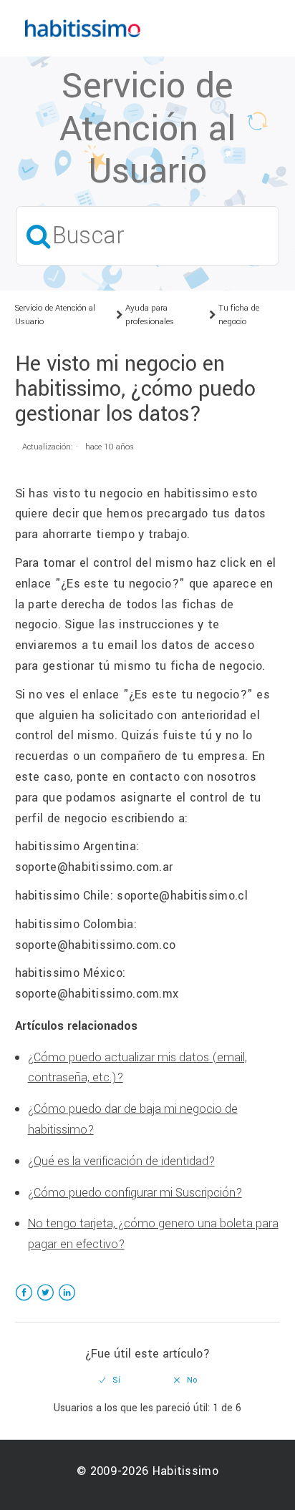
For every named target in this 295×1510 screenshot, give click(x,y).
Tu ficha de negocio (238, 315)
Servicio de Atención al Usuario (55, 315)
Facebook (24, 1301)
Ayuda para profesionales (149, 315)
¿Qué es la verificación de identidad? (121, 1161)
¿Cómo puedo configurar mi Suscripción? (135, 1192)
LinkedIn (67, 1301)
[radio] (110, 1380)
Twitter (45, 1301)
